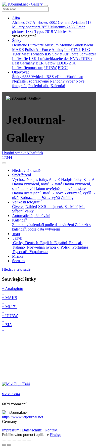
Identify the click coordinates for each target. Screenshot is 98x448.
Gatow (50, 63)
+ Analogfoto (12, 290)
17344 (7, 157)
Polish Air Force (38, 49)
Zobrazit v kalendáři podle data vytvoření (51, 226)
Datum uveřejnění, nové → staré (60, 188)
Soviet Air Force (65, 54)
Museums (62, 27)
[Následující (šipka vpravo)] (9, 445)
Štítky (16, 40)
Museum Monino (58, 45)
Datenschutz (32, 430)
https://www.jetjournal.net (22, 417)
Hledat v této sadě (16, 269)
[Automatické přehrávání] (29, 440)
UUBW (50, 67)
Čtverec (18, 206)
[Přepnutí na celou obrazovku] (14, 440)
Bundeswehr (83, 45)
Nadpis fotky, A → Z (43, 179)
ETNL (76, 49)
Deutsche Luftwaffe (28, 45)
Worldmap (75, 76)
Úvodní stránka (14, 153)
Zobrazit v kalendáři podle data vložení (43, 224)
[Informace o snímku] (24, 440)
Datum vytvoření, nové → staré (37, 184)
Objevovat (20, 72)
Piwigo (55, 434)
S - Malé (71, 206)
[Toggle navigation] (46, 5)
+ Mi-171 (9, 309)
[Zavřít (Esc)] (4, 440)
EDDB (62, 63)
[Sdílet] (9, 440)
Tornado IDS (40, 54)
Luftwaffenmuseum (27, 67)
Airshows (44, 22)
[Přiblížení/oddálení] (19, 440)
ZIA (72, 63)
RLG (86, 49)
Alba (16, 18)
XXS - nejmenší (51, 206)
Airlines (22, 22)
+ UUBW (10, 318)
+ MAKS (9, 299)
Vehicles (63, 31)
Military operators (30, 27)
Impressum (10, 430)
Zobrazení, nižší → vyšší (40, 197)
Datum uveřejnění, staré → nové (38, 193)
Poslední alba (39, 86)
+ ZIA (7, 327)
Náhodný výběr (62, 81)
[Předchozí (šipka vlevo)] (4, 445)
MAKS (18, 49)
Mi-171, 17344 (11, 394)
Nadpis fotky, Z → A (77, 179)
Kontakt (50, 430)
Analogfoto (61, 49)
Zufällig (67, 197)
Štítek (38, 153)
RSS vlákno (56, 76)
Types (43, 31)
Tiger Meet (20, 54)
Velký (29, 211)
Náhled (31, 206)
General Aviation (74, 22)
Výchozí (19, 179)
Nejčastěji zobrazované (30, 81)
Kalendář (58, 86)
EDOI (63, 67)
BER (40, 63)
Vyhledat (38, 76)
